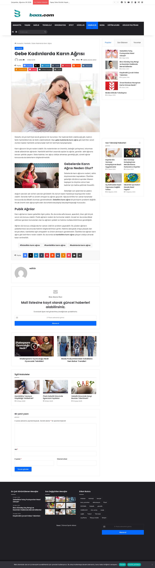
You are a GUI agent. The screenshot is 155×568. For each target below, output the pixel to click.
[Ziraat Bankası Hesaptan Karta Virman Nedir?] (111, 86)
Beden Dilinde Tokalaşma (116, 93)
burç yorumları (85, 502)
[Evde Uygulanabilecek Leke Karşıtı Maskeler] (60, 499)
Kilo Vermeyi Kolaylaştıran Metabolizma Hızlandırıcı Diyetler (132, 163)
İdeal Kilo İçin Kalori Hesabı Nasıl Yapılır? (132, 187)
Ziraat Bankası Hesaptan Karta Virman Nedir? (130, 84)
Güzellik (81, 25)
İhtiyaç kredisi (94, 518)
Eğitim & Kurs (113, 25)
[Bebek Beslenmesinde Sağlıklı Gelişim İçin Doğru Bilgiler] (50, 512)
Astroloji (91, 498)
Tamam (122, 564)
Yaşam (27, 25)
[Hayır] (152, 564)
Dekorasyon (60, 25)
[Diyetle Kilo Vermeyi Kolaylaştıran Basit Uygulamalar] (113, 153)
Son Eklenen (122, 42)
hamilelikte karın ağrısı (55, 245)
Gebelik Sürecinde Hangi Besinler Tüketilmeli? (81, 397)
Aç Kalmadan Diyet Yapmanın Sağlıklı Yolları (113, 187)
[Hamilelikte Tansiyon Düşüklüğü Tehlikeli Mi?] (27, 387)
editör (21, 60)
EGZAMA (83, 506)
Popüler (108, 42)
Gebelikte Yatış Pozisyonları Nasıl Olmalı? (127, 53)
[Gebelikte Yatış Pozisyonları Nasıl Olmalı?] (111, 54)
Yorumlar (137, 42)
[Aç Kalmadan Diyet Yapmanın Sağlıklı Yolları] (113, 178)
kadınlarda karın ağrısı (80, 245)
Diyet (71, 25)
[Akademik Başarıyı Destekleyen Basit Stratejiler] (71, 505)
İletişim (104, 518)
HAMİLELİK (84, 510)
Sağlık (36, 25)
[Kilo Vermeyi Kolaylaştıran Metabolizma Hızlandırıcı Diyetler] (132, 153)
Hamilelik (92, 25)
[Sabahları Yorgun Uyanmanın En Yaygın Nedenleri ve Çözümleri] (60, 512)
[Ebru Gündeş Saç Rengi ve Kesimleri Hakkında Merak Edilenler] (111, 65)
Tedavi (89, 514)
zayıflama (83, 518)
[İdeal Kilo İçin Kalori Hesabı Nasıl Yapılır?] (132, 178)
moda (102, 510)
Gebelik (91, 506)
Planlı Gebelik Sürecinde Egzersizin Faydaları (53, 397)
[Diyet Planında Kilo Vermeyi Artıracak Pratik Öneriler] (50, 505)
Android (82, 498)
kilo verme (94, 510)
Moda (102, 25)
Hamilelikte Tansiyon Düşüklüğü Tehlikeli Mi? (24, 397)
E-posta (18, 459)
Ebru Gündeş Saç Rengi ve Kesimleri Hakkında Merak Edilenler (129, 64)
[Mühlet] (33, 13)
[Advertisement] (123, 119)
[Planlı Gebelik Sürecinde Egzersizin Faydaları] (55, 387)
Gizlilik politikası (130, 25)
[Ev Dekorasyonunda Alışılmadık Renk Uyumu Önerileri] (71, 512)
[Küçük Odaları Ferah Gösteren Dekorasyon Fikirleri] (50, 499)
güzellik (99, 506)
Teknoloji (47, 25)
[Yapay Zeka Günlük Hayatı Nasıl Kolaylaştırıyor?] (71, 499)
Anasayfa (17, 25)
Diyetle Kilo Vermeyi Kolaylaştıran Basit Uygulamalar (113, 163)
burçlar (99, 498)
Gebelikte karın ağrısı (30, 245)
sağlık (82, 514)
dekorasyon (96, 502)
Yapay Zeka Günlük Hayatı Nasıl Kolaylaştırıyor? (66, 2)
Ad (16, 449)
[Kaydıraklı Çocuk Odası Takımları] (111, 76)
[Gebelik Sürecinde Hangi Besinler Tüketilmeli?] (83, 387)
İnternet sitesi (62, 459)
